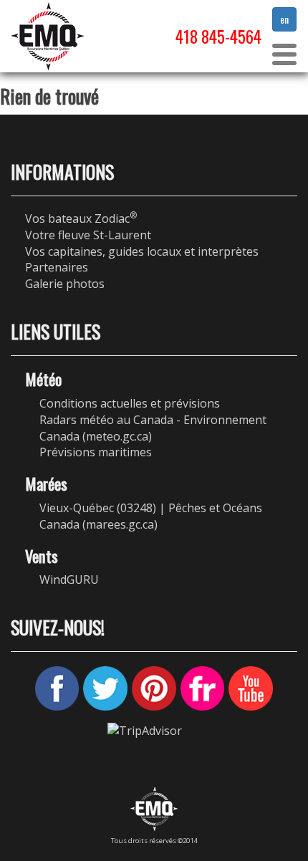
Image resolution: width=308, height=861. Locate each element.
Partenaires (56, 267)
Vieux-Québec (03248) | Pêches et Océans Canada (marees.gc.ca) (150, 516)
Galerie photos (65, 284)
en (284, 19)
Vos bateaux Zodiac (81, 218)
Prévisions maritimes (95, 452)
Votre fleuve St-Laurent (88, 235)
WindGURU (69, 579)
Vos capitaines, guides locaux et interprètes (142, 251)
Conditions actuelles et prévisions (129, 403)
